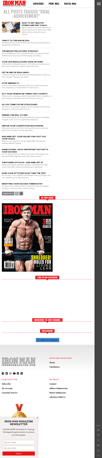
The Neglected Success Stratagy (20, 51)
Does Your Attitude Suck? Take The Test (24, 173)
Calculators (54, 367)
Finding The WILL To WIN (14, 115)
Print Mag (54, 3)
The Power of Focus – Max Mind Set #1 (22, 162)
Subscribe (38, 3)
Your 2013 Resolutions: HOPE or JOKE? (22, 62)
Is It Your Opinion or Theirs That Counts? (25, 94)
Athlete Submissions (58, 388)
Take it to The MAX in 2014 (15, 40)
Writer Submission (57, 393)
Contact (52, 384)
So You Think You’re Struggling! (19, 104)
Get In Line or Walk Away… (16, 72)
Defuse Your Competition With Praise (22, 126)
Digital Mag (70, 3)
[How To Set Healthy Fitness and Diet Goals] (11, 32)
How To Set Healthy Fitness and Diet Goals (34, 24)
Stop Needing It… (11, 83)
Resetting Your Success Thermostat (22, 184)
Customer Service (9, 393)
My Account (7, 388)
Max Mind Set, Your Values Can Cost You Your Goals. (24, 137)
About (52, 362)
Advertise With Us (57, 397)
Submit (19, 453)
